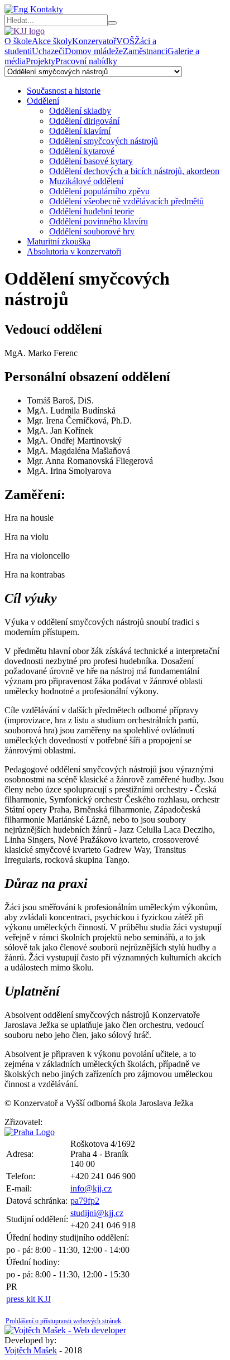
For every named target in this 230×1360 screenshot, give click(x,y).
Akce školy (52, 41)
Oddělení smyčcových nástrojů (103, 141)
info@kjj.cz (91, 1188)
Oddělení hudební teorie (91, 211)
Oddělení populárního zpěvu (99, 191)
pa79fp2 (84, 1200)
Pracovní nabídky (86, 61)
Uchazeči (48, 51)
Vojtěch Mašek (30, 1350)
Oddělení (43, 100)
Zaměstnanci (145, 51)
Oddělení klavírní (80, 131)
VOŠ (125, 41)
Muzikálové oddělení (86, 181)
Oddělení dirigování (84, 121)
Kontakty (45, 9)
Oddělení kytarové (81, 151)
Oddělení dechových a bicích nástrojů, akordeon (134, 171)
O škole (18, 41)
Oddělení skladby (80, 111)
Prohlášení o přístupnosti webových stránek (63, 1321)
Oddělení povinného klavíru (98, 221)
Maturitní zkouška (58, 241)
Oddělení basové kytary (91, 161)
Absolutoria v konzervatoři (74, 251)
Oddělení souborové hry (92, 231)
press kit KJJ (28, 1299)
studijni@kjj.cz (96, 1213)
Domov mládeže (94, 51)
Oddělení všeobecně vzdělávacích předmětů (126, 201)
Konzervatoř (94, 41)
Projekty (40, 61)
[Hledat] (112, 23)
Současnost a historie (63, 90)
